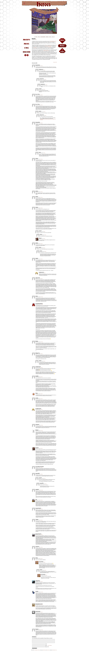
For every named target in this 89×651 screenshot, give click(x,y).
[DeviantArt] (28, 55)
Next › (50, 36)
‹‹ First (36, 36)
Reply (42, 65)
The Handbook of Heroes (44, 3)
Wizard (36, 39)
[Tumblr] (25, 55)
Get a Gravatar (50, 645)
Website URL (47, 646)
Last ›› (53, 36)
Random (47, 36)
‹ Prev (39, 36)
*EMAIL (48, 645)
